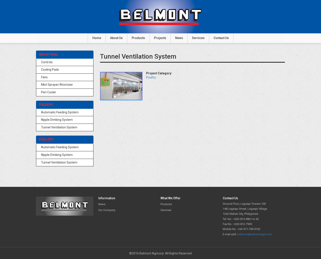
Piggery (46, 105)
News (179, 38)
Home (96, 38)
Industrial (48, 54)
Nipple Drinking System (57, 119)
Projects (160, 38)
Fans (44, 77)
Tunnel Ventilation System (59, 127)
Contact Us (221, 38)
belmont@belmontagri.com (254, 234)
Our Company (106, 210)
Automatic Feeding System (60, 112)
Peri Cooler (48, 92)
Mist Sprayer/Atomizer (57, 84)
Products (138, 38)
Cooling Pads (50, 69)
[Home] (160, 16)
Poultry (46, 139)
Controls (47, 62)
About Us (116, 38)
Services (198, 38)
